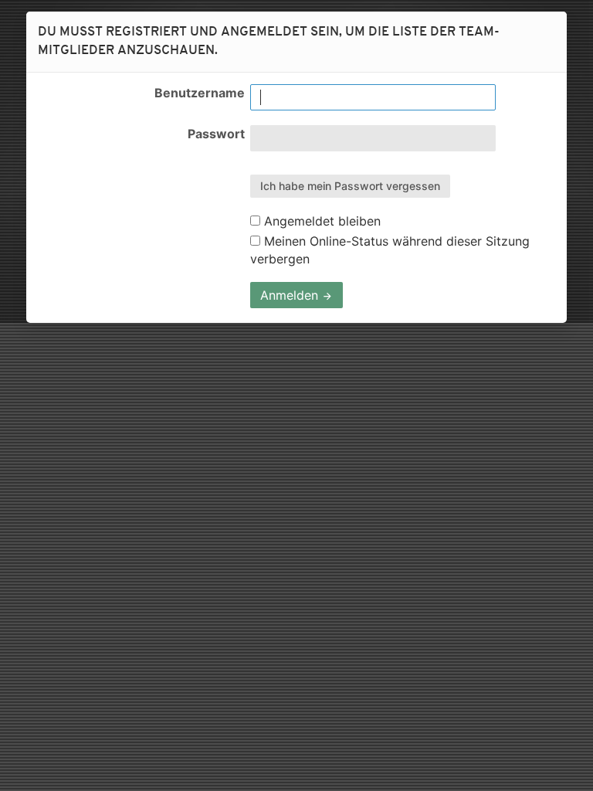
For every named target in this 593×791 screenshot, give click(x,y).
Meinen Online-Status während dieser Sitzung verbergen (390, 249)
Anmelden (291, 295)
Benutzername (199, 92)
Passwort (216, 133)
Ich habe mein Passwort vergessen (350, 185)
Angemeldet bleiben (320, 221)
